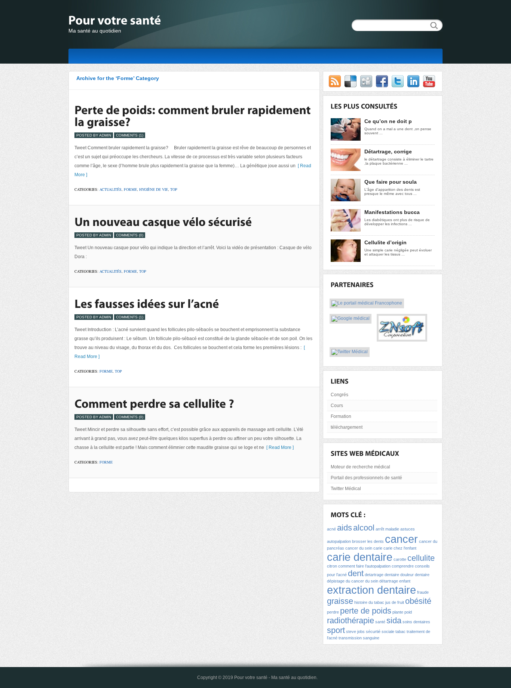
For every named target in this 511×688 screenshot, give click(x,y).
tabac (400, 631)
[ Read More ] (279, 447)
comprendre (403, 566)
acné (331, 529)
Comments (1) (129, 135)
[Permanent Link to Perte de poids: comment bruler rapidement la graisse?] (193, 115)
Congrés (339, 394)
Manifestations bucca (392, 212)
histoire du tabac (369, 602)
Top (173, 189)
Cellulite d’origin (385, 242)
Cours (337, 405)
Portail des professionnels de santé (366, 477)
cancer (401, 539)
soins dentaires (416, 622)
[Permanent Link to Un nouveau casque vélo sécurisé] (163, 221)
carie (377, 548)
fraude (423, 592)
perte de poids (365, 610)
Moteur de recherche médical (360, 467)
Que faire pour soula (390, 182)
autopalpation (339, 541)
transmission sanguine (359, 638)
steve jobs (355, 631)
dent (356, 573)
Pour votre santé (250, 677)
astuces (407, 529)
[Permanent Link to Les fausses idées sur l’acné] (146, 303)
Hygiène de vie (153, 189)
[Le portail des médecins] (366, 303)
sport (336, 630)
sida (393, 620)
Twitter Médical (346, 488)
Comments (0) (129, 235)
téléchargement (346, 427)
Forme (130, 189)
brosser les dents (368, 541)
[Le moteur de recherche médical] (350, 319)
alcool (363, 527)
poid (408, 612)
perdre (333, 612)
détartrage (388, 581)
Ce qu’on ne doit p (388, 121)
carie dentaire (359, 557)
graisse (340, 601)
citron (332, 566)
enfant (404, 581)
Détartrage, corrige (388, 152)
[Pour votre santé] (143, 21)
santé (380, 622)
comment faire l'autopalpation (364, 566)
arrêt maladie (387, 529)
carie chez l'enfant (399, 548)
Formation (341, 416)
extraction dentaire (371, 590)
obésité (418, 601)
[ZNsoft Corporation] (402, 337)
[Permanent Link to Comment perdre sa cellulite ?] (154, 403)
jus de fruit (394, 602)
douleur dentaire (414, 574)
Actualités (111, 189)
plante (397, 612)
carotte (400, 559)
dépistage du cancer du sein (352, 581)
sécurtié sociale (380, 631)
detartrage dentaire (382, 574)
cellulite (421, 558)
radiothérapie (350, 620)
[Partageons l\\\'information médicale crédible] (349, 352)
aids (344, 527)
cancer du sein (358, 548)
